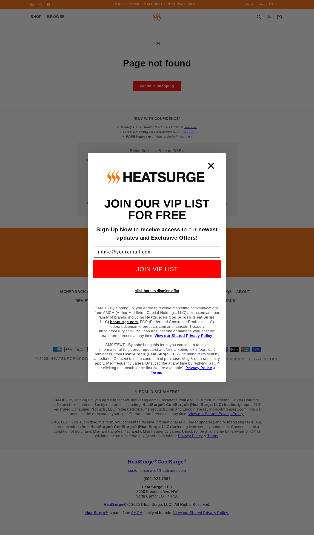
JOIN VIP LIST (157, 269)
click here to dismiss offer (157, 291)
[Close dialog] (211, 166)
